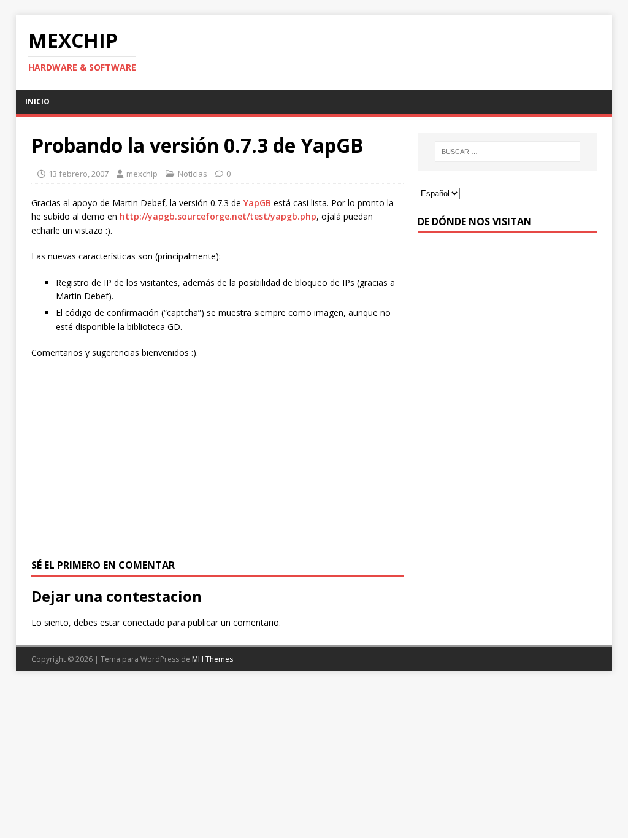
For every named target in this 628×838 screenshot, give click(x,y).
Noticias (192, 173)
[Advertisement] (217, 458)
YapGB (257, 203)
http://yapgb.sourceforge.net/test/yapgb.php (218, 216)
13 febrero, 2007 (78, 173)
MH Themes (212, 659)
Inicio (37, 101)
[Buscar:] (507, 151)
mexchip (142, 173)
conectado (144, 622)
